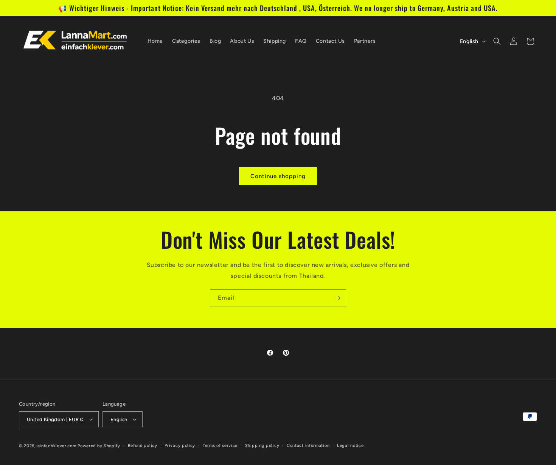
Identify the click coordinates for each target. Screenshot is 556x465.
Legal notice (350, 445)
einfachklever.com (56, 445)
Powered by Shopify (99, 445)
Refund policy (142, 445)
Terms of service (220, 445)
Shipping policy (262, 445)
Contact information (308, 445)
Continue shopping (278, 176)
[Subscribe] (337, 298)
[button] (497, 41)
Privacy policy (180, 445)
